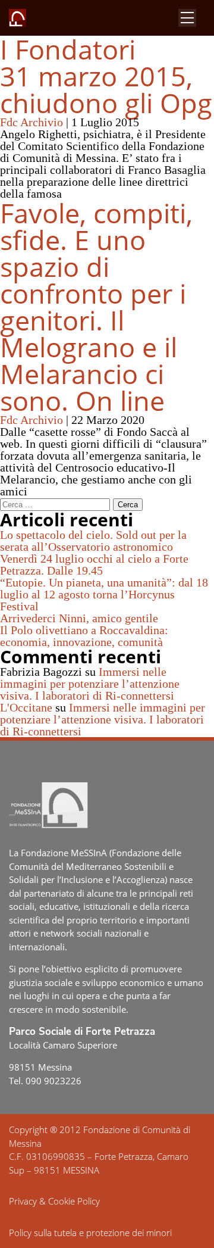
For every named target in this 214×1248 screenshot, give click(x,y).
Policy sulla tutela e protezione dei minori (90, 1232)
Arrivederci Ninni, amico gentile (79, 618)
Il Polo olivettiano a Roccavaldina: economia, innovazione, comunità (84, 635)
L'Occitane (26, 707)
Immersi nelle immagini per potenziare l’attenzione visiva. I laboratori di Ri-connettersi (90, 683)
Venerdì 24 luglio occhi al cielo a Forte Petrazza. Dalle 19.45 (94, 564)
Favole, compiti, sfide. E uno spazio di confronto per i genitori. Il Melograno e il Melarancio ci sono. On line (96, 307)
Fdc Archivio (31, 122)
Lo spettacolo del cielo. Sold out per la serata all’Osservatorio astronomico (93, 540)
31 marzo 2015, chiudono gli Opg (106, 89)
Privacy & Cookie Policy (54, 1201)
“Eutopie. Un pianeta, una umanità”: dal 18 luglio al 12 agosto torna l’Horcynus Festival (104, 594)
